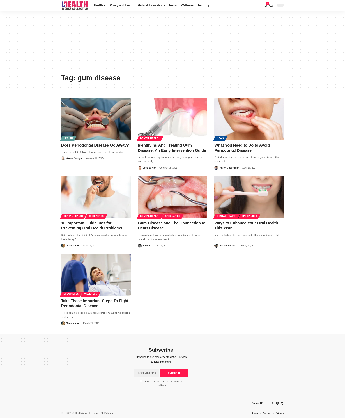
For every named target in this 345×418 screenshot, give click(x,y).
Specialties (96, 216)
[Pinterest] (277, 403)
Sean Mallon (73, 245)
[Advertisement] (172, 45)
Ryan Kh (147, 245)
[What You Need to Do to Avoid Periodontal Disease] (249, 119)
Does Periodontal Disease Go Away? (95, 145)
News (220, 138)
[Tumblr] (282, 403)
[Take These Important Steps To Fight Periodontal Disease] (96, 275)
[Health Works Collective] (74, 5)
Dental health (150, 138)
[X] (272, 403)
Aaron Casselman (229, 167)
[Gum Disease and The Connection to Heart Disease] (172, 197)
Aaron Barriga (74, 158)
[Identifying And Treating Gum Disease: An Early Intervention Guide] (172, 119)
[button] (208, 5)
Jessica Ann (149, 167)
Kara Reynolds (228, 245)
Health (68, 138)
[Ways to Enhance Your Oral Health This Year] (249, 197)
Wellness (90, 294)
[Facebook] (268, 403)
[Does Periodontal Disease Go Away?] (96, 119)
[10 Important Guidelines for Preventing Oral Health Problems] (96, 197)
